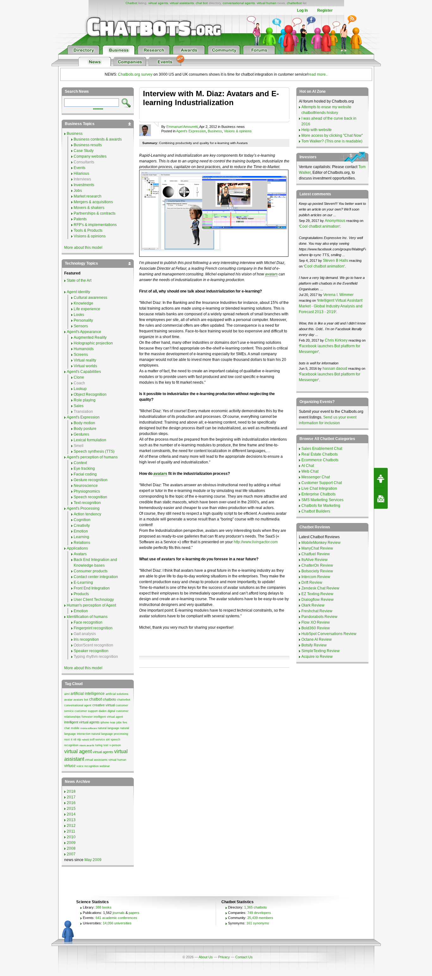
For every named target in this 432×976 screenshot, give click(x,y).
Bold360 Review (315, 628)
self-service (97, 739)
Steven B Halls (335, 260)
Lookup (80, 389)
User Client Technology (94, 599)
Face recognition (88, 622)
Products (81, 594)
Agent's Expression (191, 131)
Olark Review (312, 605)
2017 (71, 797)
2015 (71, 808)
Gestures (81, 434)
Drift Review (311, 582)
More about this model (83, 247)
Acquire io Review (317, 656)
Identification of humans (87, 616)
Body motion (84, 423)
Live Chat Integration (319, 488)
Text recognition (87, 503)
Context (80, 463)
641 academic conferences (116, 918)
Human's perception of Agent (91, 605)
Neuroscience (86, 485)
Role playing (85, 400)
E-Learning (83, 582)
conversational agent (77, 705)
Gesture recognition (91, 480)
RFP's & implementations (95, 225)
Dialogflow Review (317, 599)
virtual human (266, 3)
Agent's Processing (83, 508)
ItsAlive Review (314, 559)
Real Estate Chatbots (319, 454)
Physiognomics (87, 491)
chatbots (109, 699)
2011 (71, 831)
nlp (79, 739)
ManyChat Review (317, 548)
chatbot (95, 699)
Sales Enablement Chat (321, 448)
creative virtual (103, 705)
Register (325, 10)
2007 (71, 854)
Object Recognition (90, 394)
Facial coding (85, 474)
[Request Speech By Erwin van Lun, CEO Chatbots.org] (381, 478)
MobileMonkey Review (321, 542)
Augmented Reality (90, 337)
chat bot (202, 3)
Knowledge (83, 303)
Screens (81, 354)
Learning (81, 537)
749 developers (259, 913)
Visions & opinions (238, 131)
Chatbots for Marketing (320, 505)
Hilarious (81, 173)
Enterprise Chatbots (318, 494)
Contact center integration (96, 577)
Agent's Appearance (84, 332)
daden (103, 711)
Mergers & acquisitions (93, 202)
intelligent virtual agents (82, 722)
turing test (101, 745)
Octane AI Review (316, 639)
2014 (71, 814)
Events (79, 168)
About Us (206, 957)
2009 (71, 843)
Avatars (80, 554)
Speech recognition (90, 497)
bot (86, 699)
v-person (115, 745)
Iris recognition (86, 639)
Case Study (84, 150)
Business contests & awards (98, 139)
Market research (88, 196)
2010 (71, 837)
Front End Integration (92, 588)
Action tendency (87, 514)
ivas (112, 722)
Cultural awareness (90, 297)
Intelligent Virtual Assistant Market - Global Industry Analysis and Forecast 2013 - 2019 (330, 306)
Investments (84, 185)
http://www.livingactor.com (256, 542)
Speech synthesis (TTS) (94, 451)
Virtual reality (85, 360)
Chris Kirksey (336, 340)
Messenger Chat (315, 477)
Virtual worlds (85, 366)
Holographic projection (93, 343)
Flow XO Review (315, 622)
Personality (83, 320)
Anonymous (335, 220)
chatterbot (294, 3)
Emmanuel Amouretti (182, 127)
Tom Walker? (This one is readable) (331, 141)
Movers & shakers (89, 207)
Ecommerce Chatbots (319, 460)
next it (68, 739)
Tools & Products (88, 230)
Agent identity (78, 292)
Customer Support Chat (321, 483)
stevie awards (86, 745)
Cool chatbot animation (319, 226)
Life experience (87, 309)
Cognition (82, 520)
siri (108, 739)
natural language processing (109, 733)
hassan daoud (335, 368)
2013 (71, 820)
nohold (85, 739)
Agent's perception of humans (92, 457)
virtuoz (70, 766)
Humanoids (84, 349)
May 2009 (93, 860)
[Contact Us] (381, 498)
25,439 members (260, 918)
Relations (82, 542)
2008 (71, 848)
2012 (71, 825)
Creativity (82, 525)
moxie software (88, 728)
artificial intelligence (88, 693)
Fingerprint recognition (93, 628)
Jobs (78, 190)
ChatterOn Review (317, 565)
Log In (302, 10)
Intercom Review (315, 577)
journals (119, 913)
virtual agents (158, 3)
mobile (75, 728)
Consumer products (91, 571)
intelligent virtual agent (108, 716)
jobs (119, 722)
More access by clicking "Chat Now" (332, 135)
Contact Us (244, 957)
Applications (77, 548)
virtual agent (78, 751)
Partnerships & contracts (94, 213)
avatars (271, 274)
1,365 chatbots (255, 907)
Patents (80, 219)
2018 (71, 791)
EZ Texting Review (317, 594)
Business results (88, 145)
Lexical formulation (90, 440)
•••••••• (98, 108)
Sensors (81, 326)
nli (74, 739)
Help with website (316, 130)
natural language (108, 728)
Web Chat (309, 471)
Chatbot (131, 3)
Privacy (224, 957)
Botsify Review (314, 645)
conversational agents (239, 3)
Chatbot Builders (315, 511)
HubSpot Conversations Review (328, 634)
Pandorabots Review (319, 616)
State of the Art (79, 280)
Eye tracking (84, 468)
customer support (86, 711)
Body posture (85, 428)
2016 (71, 803)
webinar (105, 766)
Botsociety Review (317, 571)
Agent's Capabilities (84, 371)
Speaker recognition (91, 651)
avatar (68, 699)
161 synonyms (257, 923)
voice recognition (88, 766)
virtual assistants (182, 3)
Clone (79, 377)
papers (134, 913)
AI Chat (307, 465)
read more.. (318, 74)
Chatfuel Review (315, 554)
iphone (105, 722)
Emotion (81, 531)
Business (215, 131)
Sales (78, 406)
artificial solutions (117, 694)
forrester (87, 716)
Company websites (90, 156)
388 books (104, 907)
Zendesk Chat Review (320, 588)
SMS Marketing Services (322, 500)
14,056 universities (117, 923)
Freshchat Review (316, 611)
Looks (79, 314)
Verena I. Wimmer (338, 295)
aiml (67, 694)
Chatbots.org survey (135, 74)
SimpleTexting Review (320, 651)
